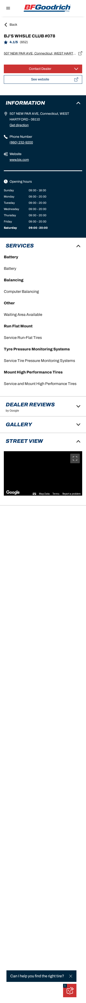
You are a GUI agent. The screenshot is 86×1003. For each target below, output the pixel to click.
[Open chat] (69, 990)
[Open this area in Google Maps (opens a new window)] (13, 492)
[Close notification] (70, 976)
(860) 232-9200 (21, 142)
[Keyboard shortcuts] (34, 494)
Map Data (44, 493)
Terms (56, 493)
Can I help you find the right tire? (37, 976)
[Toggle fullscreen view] (75, 458)
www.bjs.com (19, 160)
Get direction (19, 125)
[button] (65, 986)
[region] (43, 473)
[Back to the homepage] (47, 8)
